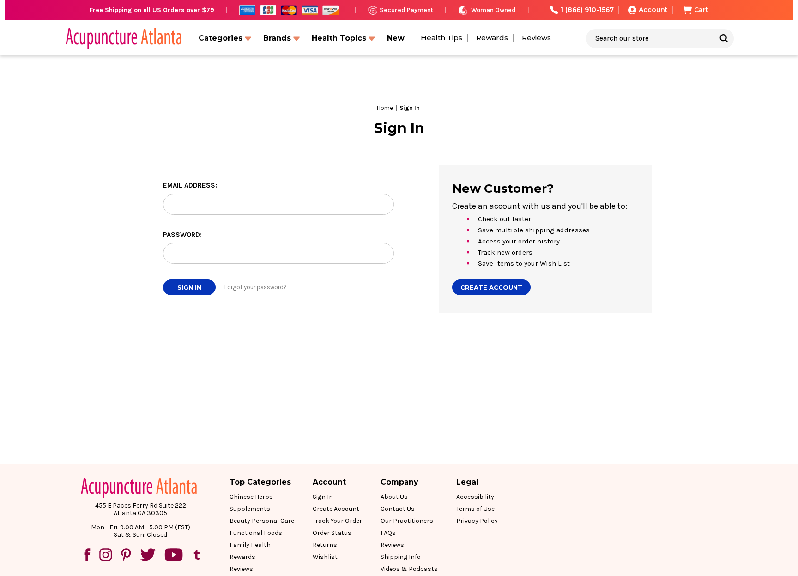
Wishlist (325, 557)
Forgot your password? (255, 287)
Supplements (250, 509)
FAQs (388, 533)
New (396, 38)
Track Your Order (337, 521)
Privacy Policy (477, 521)
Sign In (323, 497)
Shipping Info (401, 557)
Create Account (491, 287)
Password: (182, 234)
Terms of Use (475, 509)
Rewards (492, 37)
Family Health (250, 545)
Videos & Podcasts (409, 569)
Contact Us (398, 509)
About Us (394, 497)
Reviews (536, 37)
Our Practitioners (407, 521)
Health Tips (441, 37)
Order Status (332, 533)
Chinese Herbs (251, 497)
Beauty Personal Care (262, 521)
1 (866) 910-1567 (587, 10)
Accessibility (475, 497)
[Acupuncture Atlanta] (122, 38)
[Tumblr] (197, 554)
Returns (325, 545)
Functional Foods (256, 533)
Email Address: (190, 185)
